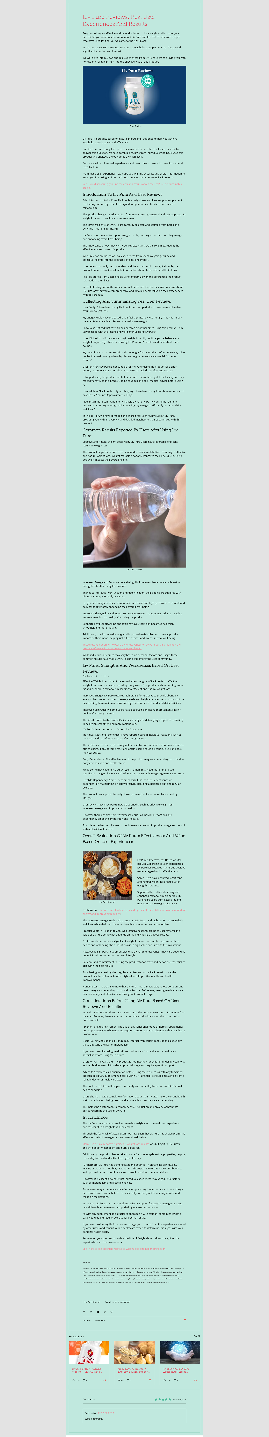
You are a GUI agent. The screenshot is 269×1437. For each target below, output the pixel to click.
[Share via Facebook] (84, 1311)
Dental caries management (117, 1302)
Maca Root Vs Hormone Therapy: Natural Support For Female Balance (133, 1371)
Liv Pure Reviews (92, 1302)
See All (197, 1336)
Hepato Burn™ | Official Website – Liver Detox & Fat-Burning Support (86, 1371)
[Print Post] (111, 1311)
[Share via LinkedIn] (97, 1311)
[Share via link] (104, 1311)
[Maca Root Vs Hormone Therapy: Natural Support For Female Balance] (134, 1352)
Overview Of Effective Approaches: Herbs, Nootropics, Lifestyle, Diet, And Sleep (178, 1371)
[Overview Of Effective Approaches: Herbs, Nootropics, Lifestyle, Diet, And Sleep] (180, 1352)
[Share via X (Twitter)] (91, 1311)
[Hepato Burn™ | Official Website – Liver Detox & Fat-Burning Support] (89, 1352)
